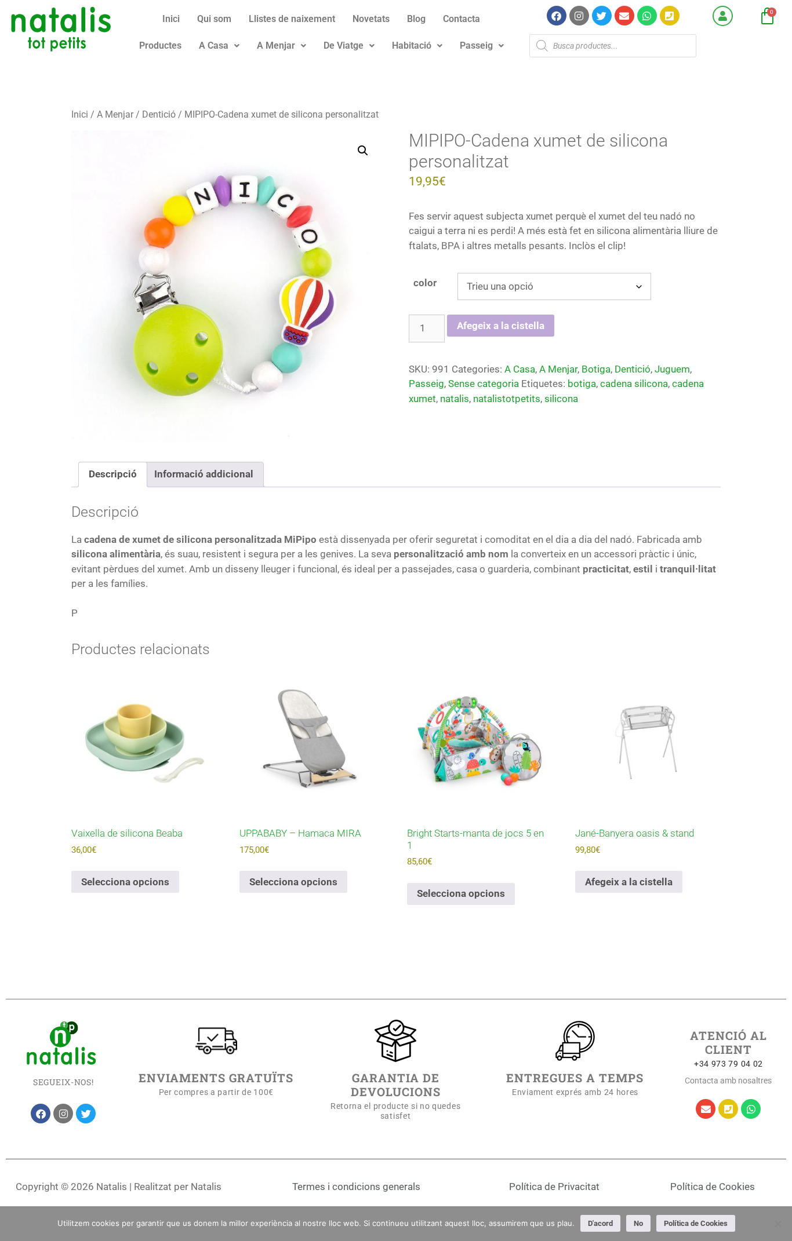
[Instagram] (579, 15)
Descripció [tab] (113, 474)
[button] (219, 45)
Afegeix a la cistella (500, 325)
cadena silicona (634, 383)
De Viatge (344, 45)
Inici (171, 18)
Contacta (461, 18)
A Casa (213, 45)
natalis (454, 398)
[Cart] (767, 16)
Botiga (596, 369)
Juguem (672, 369)
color (425, 283)
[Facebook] (556, 15)
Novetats (371, 18)
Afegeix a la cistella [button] (629, 882)
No (638, 1223)
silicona (561, 398)
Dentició (159, 114)
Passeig (476, 45)
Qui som (214, 18)
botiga (582, 383)
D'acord (600, 1223)
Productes (160, 45)
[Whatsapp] (647, 15)
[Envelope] (624, 15)
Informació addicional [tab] (203, 474)
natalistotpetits (506, 398)
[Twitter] (602, 15)
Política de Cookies (696, 1223)
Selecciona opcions (125, 882)
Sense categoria (483, 383)
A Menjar (276, 45)
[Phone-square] (670, 15)
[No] (777, 1223)
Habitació (411, 45)
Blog (416, 18)
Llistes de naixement (292, 18)
